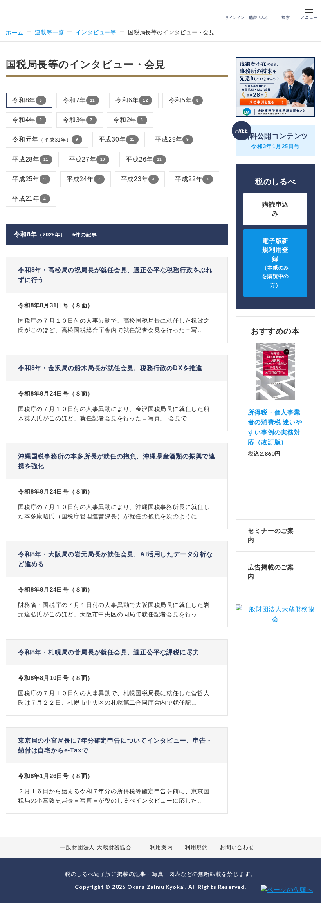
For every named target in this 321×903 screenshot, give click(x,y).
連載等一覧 (49, 32)
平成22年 (192, 179)
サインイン (235, 17)
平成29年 (172, 139)
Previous (248, 401)
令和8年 (27, 100)
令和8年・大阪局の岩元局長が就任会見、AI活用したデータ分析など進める (115, 559)
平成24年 (84, 179)
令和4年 (27, 119)
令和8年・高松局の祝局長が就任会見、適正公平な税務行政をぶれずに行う (115, 275)
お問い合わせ (237, 847)
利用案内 (161, 847)
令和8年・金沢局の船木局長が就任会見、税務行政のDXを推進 (110, 368)
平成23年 (138, 179)
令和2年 (128, 119)
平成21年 (29, 198)
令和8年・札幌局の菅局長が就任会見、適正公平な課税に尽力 (108, 652)
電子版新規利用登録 (275, 263)
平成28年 (30, 159)
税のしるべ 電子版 (23, 12)
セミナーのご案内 (271, 535)
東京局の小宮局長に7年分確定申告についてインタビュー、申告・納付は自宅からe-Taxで (115, 745)
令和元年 (45, 139)
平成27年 (87, 159)
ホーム (14, 32)
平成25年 (29, 179)
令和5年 (184, 100)
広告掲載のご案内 (271, 571)
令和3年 (78, 119)
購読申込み (258, 17)
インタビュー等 (96, 32)
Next (303, 401)
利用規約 (196, 847)
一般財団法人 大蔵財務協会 (95, 847)
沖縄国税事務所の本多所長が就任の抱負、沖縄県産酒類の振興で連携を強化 (116, 461)
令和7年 (79, 100)
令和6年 (131, 100)
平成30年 (117, 139)
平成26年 (144, 159)
